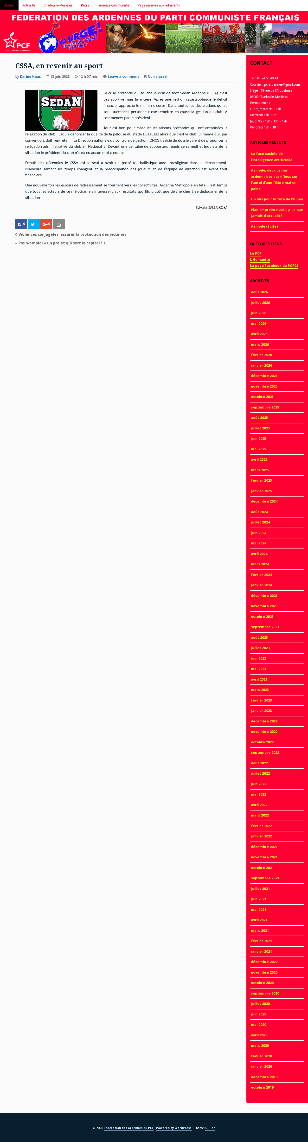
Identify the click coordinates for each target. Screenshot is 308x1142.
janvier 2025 (261, 491)
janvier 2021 (261, 951)
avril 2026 (259, 334)
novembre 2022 (264, 731)
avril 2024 (259, 554)
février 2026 (261, 355)
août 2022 (259, 763)
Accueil (9, 5)
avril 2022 (259, 805)
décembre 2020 (264, 962)
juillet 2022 (260, 773)
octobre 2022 (262, 742)
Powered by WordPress (174, 1128)
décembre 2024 (264, 501)
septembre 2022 (265, 752)
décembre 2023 (264, 595)
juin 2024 (258, 533)
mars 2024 (260, 564)
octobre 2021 (262, 868)
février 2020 (261, 1056)
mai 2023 (258, 669)
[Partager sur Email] (59, 224)
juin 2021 (258, 899)
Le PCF (256, 253)
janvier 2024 (261, 585)
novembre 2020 (264, 972)
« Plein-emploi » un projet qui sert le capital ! (58, 243)
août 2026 (259, 292)
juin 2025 (258, 438)
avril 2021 (259, 920)
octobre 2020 (262, 983)
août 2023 (259, 637)
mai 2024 (258, 543)
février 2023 (261, 700)
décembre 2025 (264, 376)
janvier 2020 (261, 1066)
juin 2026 (258, 313)
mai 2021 (258, 909)
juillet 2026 (260, 302)
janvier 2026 (261, 365)
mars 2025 (260, 470)
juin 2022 (258, 784)
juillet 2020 (260, 1004)
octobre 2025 (262, 397)
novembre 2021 (264, 857)
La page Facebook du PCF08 (274, 265)
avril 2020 (259, 1035)
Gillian (210, 1128)
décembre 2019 (264, 1077)
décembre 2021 (264, 847)
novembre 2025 (264, 386)
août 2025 (259, 417)
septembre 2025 (265, 407)
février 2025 (261, 480)
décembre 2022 (264, 721)
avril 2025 (259, 459)
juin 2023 (258, 658)
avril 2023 (259, 679)
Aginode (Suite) (264, 226)
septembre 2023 (265, 627)
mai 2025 (258, 449)
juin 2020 (258, 1014)
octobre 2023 (262, 616)
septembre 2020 (265, 993)
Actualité (29, 5)
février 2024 (261, 575)
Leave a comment (123, 77)
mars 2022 (260, 815)
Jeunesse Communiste (113, 5)
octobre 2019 (262, 1087)
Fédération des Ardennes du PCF (129, 1128)
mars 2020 (260, 1045)
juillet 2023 (260, 648)
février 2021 (261, 941)
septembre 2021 (265, 878)
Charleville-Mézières (58, 5)
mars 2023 (260, 690)
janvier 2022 (261, 836)
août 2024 (259, 512)
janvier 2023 (261, 710)
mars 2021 (260, 930)
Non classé (157, 76)
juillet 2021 (260, 889)
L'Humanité (260, 259)
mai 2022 (258, 794)
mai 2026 (258, 323)
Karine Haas (30, 76)
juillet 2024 (260, 522)
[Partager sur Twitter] (34, 224)
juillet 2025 (260, 428)
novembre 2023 (264, 606)
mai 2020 (258, 1024)
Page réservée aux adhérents (159, 5)
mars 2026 (260, 344)
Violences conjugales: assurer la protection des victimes (72, 234)
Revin (85, 5)
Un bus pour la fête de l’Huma (277, 199)
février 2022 (261, 826)
